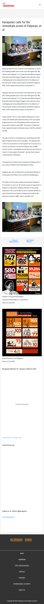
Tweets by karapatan (8, 517)
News (22, 553)
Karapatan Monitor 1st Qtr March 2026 (11, 437)
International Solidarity (22, 584)
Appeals (22, 572)
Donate (28, 539)
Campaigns (22, 560)
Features (22, 578)
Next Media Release (30, 241)
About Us (22, 590)
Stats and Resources (22, 566)
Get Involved (16, 539)
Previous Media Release (14, 241)
